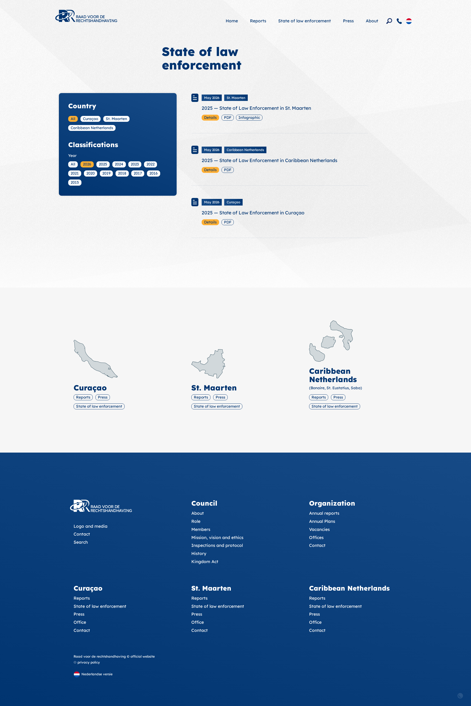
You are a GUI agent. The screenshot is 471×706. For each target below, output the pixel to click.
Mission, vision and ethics (217, 537)
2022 (150, 164)
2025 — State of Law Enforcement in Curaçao (253, 213)
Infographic (249, 117)
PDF (227, 117)
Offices (316, 537)
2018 (122, 173)
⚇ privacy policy (87, 662)
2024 (119, 164)
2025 (103, 164)
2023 (135, 164)
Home (232, 20)
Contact (82, 534)
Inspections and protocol (217, 545)
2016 (153, 173)
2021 (75, 173)
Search (81, 542)
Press (348, 20)
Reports (258, 20)
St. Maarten (116, 118)
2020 (90, 173)
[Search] (389, 21)
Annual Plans (322, 521)
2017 (138, 173)
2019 (106, 173)
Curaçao (90, 118)
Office (80, 622)
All (73, 118)
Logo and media (90, 526)
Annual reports (324, 513)
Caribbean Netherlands (92, 127)
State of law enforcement (304, 20)
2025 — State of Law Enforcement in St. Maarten (256, 108)
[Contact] (399, 21)
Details (210, 117)
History (198, 553)
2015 (75, 182)
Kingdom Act (204, 561)
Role (195, 521)
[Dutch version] (409, 20)
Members (200, 529)
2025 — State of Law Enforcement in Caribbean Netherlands (269, 160)
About (372, 20)
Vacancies (319, 529)
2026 (87, 164)
